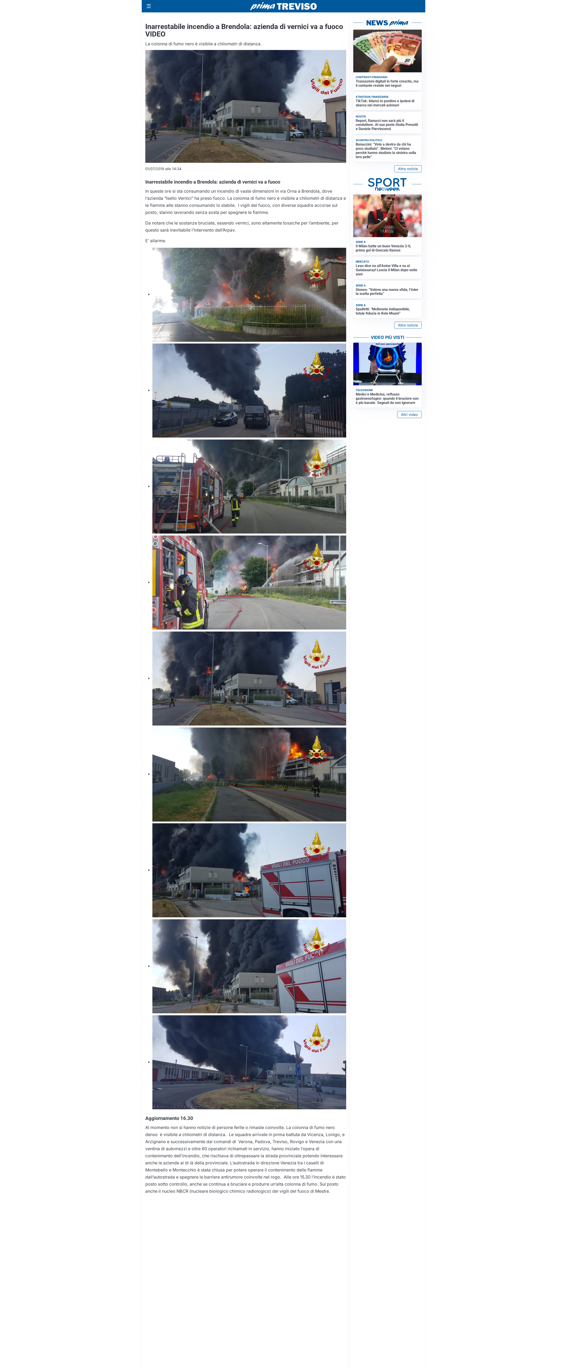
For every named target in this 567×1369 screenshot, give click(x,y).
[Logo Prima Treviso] (283, 6)
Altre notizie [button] (408, 169)
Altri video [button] (409, 414)
